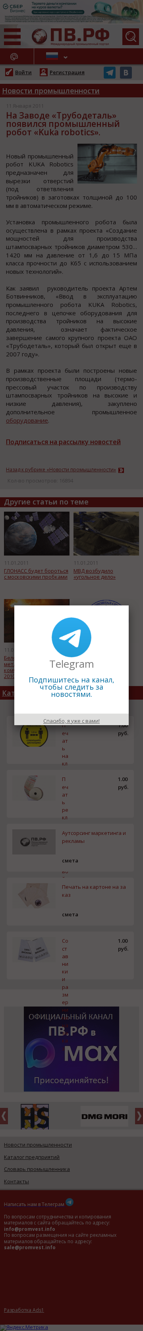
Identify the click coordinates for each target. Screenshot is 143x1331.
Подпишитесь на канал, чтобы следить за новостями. (71, 687)
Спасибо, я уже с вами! (71, 720)
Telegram (71, 664)
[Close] (129, 605)
